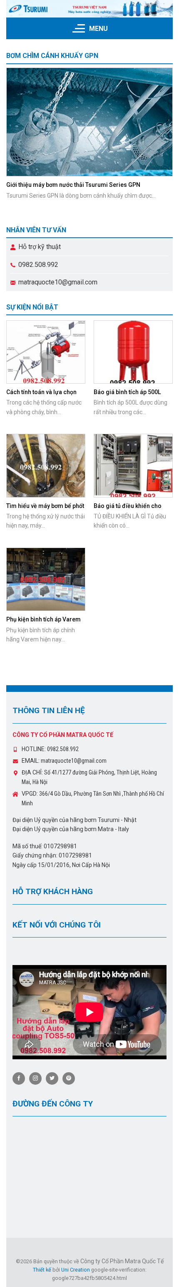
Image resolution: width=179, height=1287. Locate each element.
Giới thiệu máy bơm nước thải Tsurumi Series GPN (73, 184)
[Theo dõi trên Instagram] (35, 1078)
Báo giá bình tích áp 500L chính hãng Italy (127, 396)
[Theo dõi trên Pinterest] (68, 1078)
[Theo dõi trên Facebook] (18, 1078)
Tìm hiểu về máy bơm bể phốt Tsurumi (45, 510)
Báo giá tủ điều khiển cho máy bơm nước (128, 510)
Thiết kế (42, 1270)
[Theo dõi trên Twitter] (52, 1078)
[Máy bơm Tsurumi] (89, 9)
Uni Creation (75, 1270)
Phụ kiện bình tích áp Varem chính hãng (43, 623)
